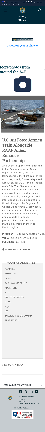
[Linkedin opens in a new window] (31, 392)
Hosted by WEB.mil (21, 408)
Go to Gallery (12, 365)
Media (22, 17)
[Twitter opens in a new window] (26, 392)
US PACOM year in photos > (23, 45)
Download (11, 249)
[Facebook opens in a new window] (20, 392)
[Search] (39, 10)
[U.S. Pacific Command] (10, 397)
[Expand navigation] (5, 10)
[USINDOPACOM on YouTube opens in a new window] (36, 392)
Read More (11, 320)
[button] (11, 4)
